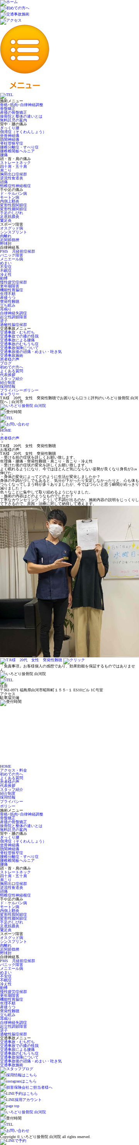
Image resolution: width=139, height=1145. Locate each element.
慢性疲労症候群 (13, 282)
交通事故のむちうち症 (19, 344)
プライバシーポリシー (19, 390)
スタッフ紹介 (11, 379)
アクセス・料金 (13, 770)
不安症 (6, 267)
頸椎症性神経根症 (15, 186)
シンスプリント (13, 232)
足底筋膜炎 (9, 216)
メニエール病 (11, 259)
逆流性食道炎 (11, 178)
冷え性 (6, 274)
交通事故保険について (19, 348)
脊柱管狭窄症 (11, 143)
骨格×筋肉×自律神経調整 (21, 105)
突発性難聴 (9, 301)
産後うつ (7, 298)
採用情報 (7, 386)
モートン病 (9, 197)
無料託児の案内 (13, 120)
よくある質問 (11, 371)
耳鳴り (6, 309)
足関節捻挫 (9, 240)
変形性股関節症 (13, 205)
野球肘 (6, 243)
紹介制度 (7, 382)
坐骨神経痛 (9, 135)
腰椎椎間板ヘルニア (17, 151)
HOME (5, 430)
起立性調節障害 (13, 317)
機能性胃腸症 (11, 290)
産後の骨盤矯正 (13, 112)
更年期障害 (9, 286)
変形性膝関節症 (13, 209)
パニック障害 (11, 255)
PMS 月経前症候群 (17, 251)
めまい (6, 263)
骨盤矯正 (7, 108)
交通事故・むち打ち (17, 332)
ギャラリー (9, 394)
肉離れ (6, 236)
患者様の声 (9, 359)
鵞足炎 (6, 220)
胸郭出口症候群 (13, 174)
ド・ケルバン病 (13, 193)
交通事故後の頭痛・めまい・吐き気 (31, 352)
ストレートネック (15, 162)
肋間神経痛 (9, 139)
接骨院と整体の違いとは (21, 116)
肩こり (6, 170)
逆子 (4, 321)
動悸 (4, 278)
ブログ (6, 363)
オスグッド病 (11, 228)
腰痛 (4, 155)
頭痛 (4, 182)
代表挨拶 (7, 375)
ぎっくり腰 (9, 128)
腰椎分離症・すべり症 (19, 147)
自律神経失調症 (13, 313)
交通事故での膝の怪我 (19, 336)
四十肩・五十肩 (13, 166)
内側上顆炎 (9, 201)
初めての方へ (11, 367)
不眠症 (6, 271)
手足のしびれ (11, 213)
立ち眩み (7, 305)
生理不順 (7, 294)
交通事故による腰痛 (17, 340)
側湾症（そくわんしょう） (23, 132)
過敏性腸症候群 (13, 325)
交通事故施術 (11, 355)
